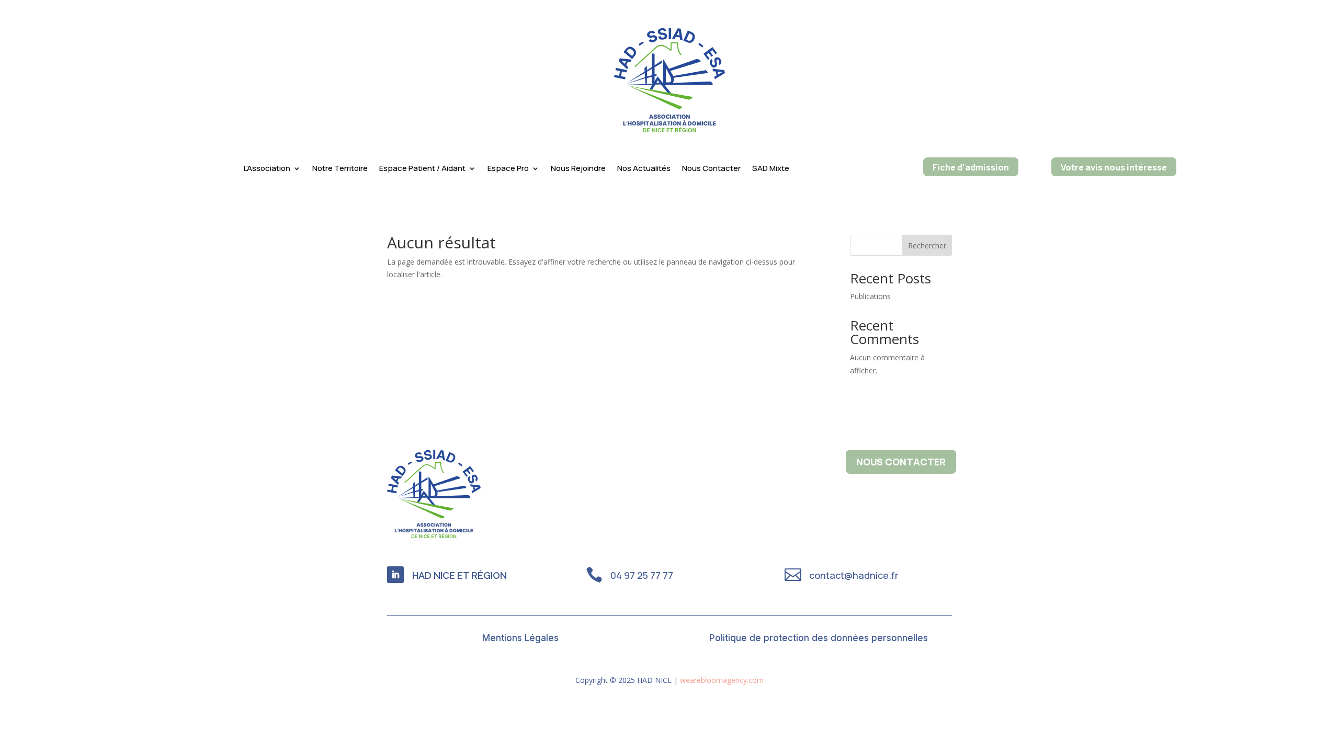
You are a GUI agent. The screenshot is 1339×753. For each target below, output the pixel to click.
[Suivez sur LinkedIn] (395, 574)
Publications (870, 296)
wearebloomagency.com (722, 680)
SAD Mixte (770, 169)
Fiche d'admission (971, 167)
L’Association (267, 169)
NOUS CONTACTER (901, 461)
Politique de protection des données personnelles (818, 638)
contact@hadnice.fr (854, 575)
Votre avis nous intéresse (1114, 167)
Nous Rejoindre (578, 169)
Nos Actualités (644, 169)
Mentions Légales (520, 638)
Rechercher (927, 245)
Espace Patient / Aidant (422, 169)
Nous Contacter (711, 169)
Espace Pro (508, 169)
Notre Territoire (340, 169)
